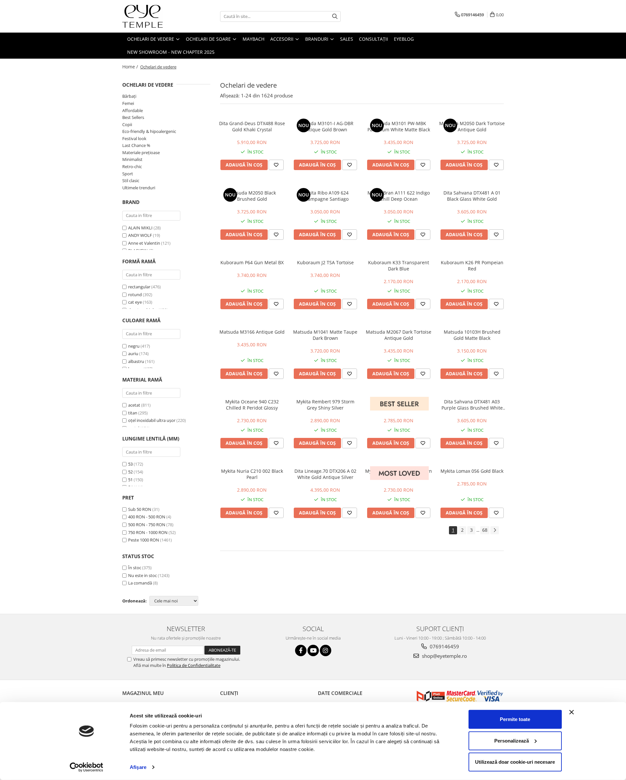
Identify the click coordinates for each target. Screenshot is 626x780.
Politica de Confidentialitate (193, 665)
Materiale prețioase (141, 152)
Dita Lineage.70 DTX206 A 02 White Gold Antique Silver (325, 474)
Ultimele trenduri (138, 188)
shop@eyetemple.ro (444, 656)
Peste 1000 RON (143, 540)
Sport (127, 174)
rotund (135, 294)
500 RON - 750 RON (146, 524)
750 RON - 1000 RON (148, 532)
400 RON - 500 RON (146, 517)
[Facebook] (300, 650)
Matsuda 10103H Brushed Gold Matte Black (472, 335)
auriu (133, 353)
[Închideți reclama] (571, 712)
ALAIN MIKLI (140, 228)
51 (130, 480)
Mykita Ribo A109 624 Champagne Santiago (325, 196)
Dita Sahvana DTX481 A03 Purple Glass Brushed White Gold (472, 404)
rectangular (139, 287)
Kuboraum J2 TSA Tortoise (325, 262)
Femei (128, 103)
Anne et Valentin (144, 243)
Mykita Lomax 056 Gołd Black (471, 471)
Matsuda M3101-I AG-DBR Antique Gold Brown (325, 126)
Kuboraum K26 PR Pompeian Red (472, 265)
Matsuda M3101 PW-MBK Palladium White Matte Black (398, 126)
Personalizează (511, 740)
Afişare (138, 767)
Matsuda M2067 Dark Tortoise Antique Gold (398, 335)
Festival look (134, 138)
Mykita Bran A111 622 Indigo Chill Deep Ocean (398, 196)
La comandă (140, 583)
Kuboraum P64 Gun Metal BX (252, 262)
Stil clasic (130, 180)
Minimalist (132, 159)
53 (130, 464)
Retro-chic (132, 166)
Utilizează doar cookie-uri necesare (515, 762)
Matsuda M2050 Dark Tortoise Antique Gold (472, 126)
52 (130, 472)
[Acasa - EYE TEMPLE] (154, 16)
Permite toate (515, 719)
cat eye (135, 302)
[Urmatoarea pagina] (494, 530)
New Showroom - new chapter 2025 (171, 52)
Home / (130, 67)
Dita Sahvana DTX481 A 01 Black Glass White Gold (471, 196)
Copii (127, 124)
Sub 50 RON (139, 509)
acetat (134, 405)
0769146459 (443, 646)
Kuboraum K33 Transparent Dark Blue (398, 265)
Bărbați (129, 96)
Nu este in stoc (142, 575)
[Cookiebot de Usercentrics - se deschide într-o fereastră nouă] (86, 767)
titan (132, 413)
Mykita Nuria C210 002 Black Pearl (252, 474)
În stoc (134, 568)
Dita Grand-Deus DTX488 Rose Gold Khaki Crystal (252, 126)
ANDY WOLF (140, 235)
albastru (136, 361)
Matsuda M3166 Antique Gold (252, 332)
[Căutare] (335, 16)
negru (134, 346)
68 (484, 530)
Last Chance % (136, 145)
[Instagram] (325, 650)
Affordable (132, 110)
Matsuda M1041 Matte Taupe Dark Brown (325, 335)
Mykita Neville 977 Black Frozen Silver (398, 404)
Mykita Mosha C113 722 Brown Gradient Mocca (398, 474)
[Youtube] (313, 650)
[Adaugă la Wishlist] (276, 165)
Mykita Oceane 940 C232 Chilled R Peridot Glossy (252, 404)
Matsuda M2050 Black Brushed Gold (252, 196)
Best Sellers (133, 117)
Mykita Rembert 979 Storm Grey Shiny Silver (325, 404)
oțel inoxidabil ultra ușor (151, 420)
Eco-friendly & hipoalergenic (149, 131)
